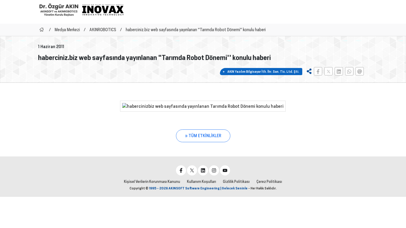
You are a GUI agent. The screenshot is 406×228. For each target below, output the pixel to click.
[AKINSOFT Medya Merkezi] (103, 10)
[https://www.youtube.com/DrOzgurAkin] (225, 170)
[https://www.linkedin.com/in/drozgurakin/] (203, 170)
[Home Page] (41, 29)
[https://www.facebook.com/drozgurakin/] (181, 170)
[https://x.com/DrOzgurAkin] (192, 170)
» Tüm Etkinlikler (203, 135)
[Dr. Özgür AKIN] (59, 10)
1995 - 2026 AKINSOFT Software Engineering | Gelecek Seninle (198, 188)
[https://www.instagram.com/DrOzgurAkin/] (214, 170)
